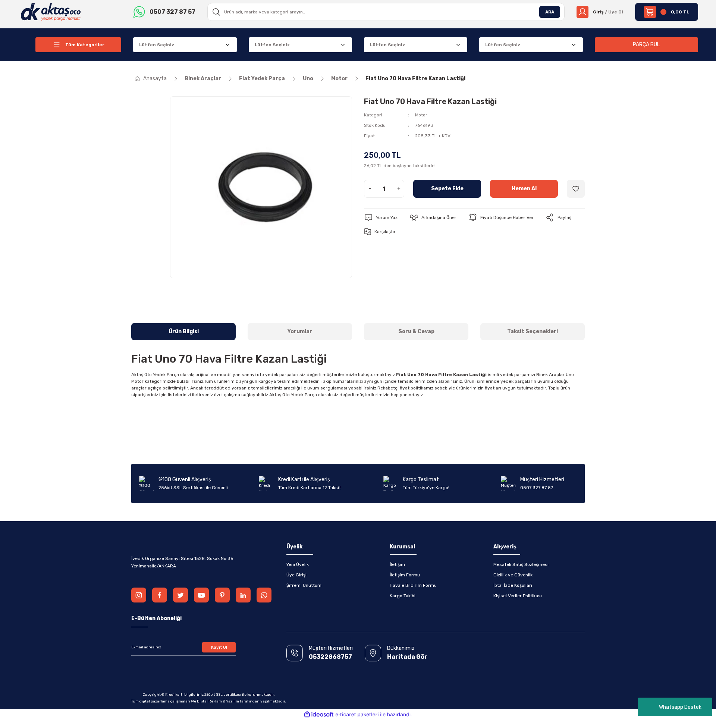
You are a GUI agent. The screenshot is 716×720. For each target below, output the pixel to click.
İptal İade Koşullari (512, 585)
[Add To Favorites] (576, 189)
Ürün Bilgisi (184, 331)
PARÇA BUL (646, 44)
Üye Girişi (296, 574)
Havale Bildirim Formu (413, 585)
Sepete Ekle (447, 188)
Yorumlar (300, 331)
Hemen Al (524, 188)
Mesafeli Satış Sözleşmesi (521, 564)
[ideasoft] (319, 714)
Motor (421, 115)
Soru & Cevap (416, 331)
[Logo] (51, 11)
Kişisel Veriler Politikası (517, 595)
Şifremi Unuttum (303, 585)
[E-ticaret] (357, 714)
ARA (549, 12)
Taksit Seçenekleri (532, 331)
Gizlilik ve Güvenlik (513, 574)
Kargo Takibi (402, 595)
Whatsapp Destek (680, 707)
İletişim (397, 564)
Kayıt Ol (219, 647)
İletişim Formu (405, 574)
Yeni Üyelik (297, 564)
